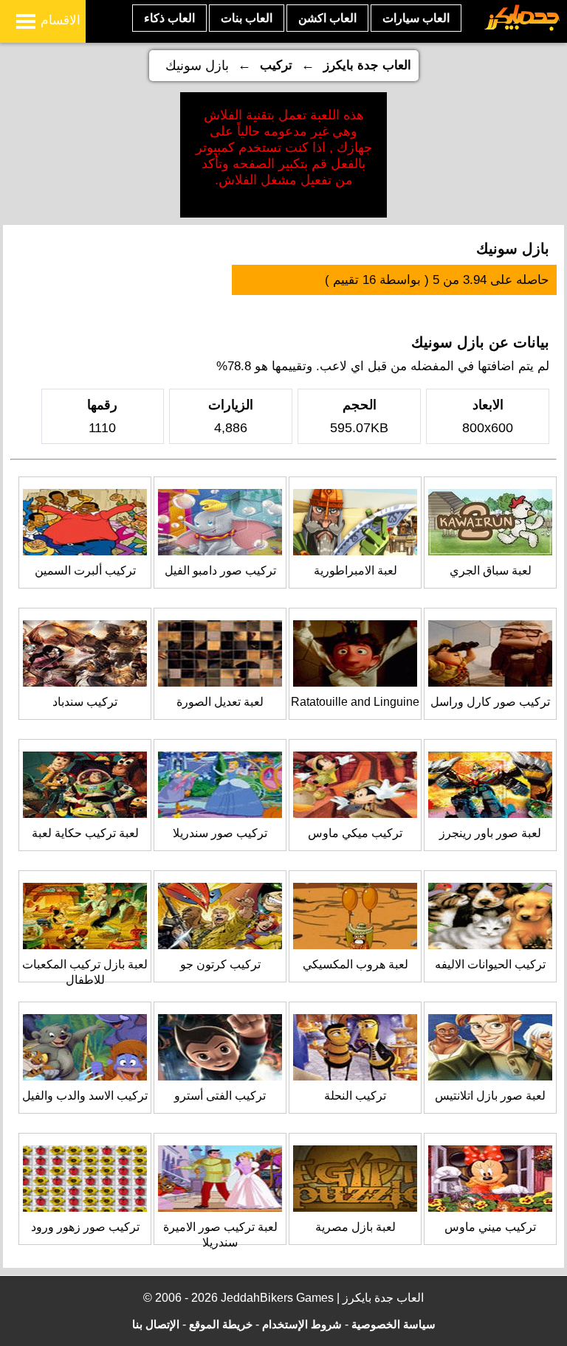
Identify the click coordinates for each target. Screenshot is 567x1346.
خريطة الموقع (220, 1324)
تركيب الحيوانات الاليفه (490, 964)
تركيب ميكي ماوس (355, 833)
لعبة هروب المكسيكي (355, 964)
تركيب (276, 65)
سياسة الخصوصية (393, 1324)
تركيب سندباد (84, 701)
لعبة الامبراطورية (355, 570)
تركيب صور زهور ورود (85, 1227)
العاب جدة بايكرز (367, 65)
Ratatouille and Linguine (355, 701)
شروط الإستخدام (302, 1324)
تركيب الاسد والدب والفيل (85, 1095)
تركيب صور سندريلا (220, 833)
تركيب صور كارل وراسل (490, 701)
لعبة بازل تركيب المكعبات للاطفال (85, 972)
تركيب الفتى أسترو (220, 1095)
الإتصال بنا (155, 1324)
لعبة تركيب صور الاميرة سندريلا (220, 1235)
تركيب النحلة (355, 1095)
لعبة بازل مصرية (355, 1227)
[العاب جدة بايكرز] (522, 28)
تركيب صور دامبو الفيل (220, 570)
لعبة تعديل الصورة (220, 701)
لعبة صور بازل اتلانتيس (490, 1095)
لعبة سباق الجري (491, 570)
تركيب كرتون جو (220, 964)
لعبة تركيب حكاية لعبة (85, 833)
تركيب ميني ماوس (490, 1227)
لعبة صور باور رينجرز (490, 833)
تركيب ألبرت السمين (85, 570)
